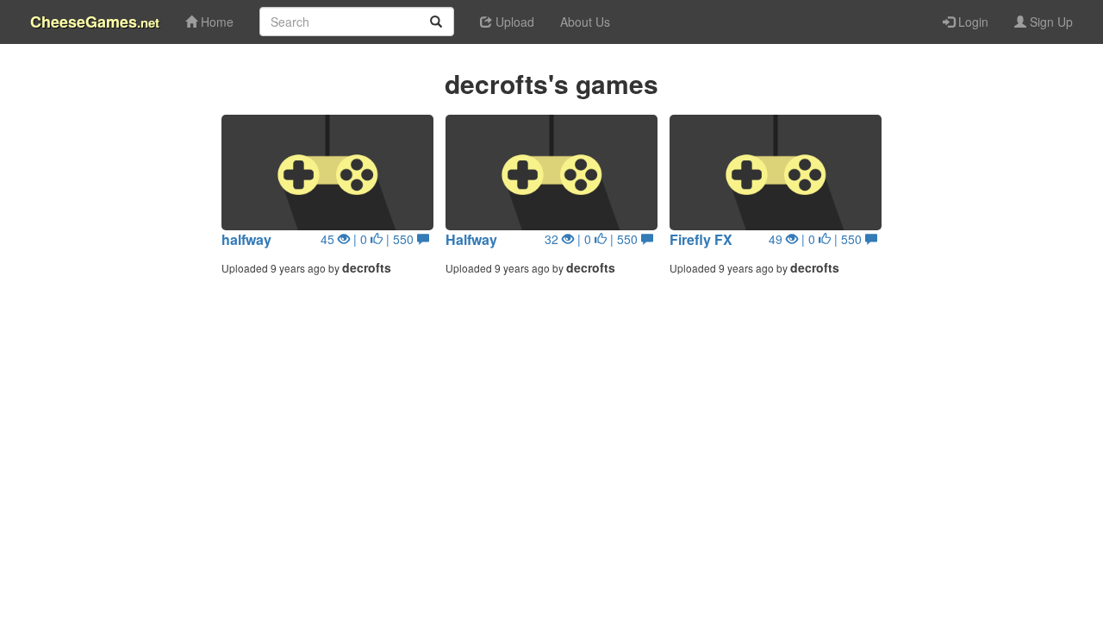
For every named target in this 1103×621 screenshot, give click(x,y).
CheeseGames (94, 21)
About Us (585, 21)
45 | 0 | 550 (369, 239)
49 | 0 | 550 (817, 239)
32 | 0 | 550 (593, 239)
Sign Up (1049, 21)
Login (971, 21)
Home (215, 21)
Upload (513, 21)
